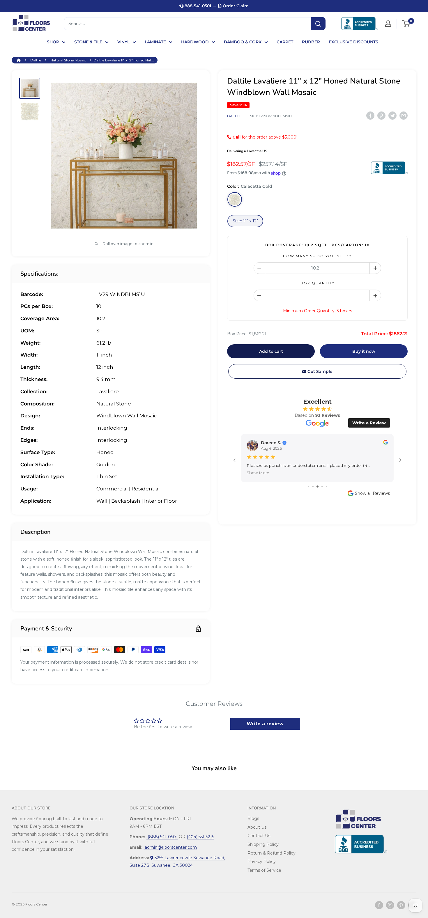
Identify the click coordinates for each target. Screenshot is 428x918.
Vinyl (123, 42)
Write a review (265, 723)
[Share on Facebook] (370, 115)
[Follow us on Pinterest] (401, 905)
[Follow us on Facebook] (379, 905)
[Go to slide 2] (313, 486)
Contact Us (258, 835)
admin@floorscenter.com (170, 847)
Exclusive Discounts (353, 42)
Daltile (35, 60)
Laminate (155, 42)
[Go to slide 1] (308, 486)
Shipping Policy (263, 844)
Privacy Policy (261, 861)
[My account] (388, 23)
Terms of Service (264, 870)
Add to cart (271, 351)
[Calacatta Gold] (234, 199)
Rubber (311, 42)
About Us (256, 827)
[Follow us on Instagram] (390, 905)
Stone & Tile (88, 42)
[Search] (318, 23)
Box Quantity (317, 283)
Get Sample (319, 371)
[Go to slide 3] (317, 486)
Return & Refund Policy (271, 853)
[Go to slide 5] (326, 486)
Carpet (285, 42)
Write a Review (369, 423)
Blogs (253, 818)
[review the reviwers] (385, 443)
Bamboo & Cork (242, 42)
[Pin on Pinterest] (381, 115)
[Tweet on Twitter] (392, 115)
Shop (53, 42)
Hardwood (195, 42)
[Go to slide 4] (322, 486)
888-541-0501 (197, 5)
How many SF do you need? (317, 256)
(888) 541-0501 (162, 836)
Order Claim (235, 5)
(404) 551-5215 (200, 836)
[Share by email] (403, 115)
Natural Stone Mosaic (68, 60)
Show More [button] (258, 472)
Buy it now (363, 351)
